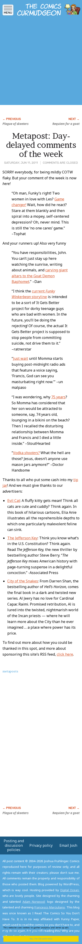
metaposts (10, 671)
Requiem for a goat (65, 124)
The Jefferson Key (22, 537)
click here (65, 654)
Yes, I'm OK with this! (41, 938)
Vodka (26, 452)
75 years (58, 396)
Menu (8, 12)
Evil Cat (13, 500)
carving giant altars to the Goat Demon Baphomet (40, 276)
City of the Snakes (22, 581)
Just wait (20, 358)
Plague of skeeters (15, 124)
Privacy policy (41, 845)
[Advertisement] (41, 62)
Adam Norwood (34, 902)
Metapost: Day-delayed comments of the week (41, 145)
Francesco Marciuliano (49, 907)
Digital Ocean (69, 890)
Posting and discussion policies (14, 845)
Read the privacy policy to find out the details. (39, 929)
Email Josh (68, 845)
